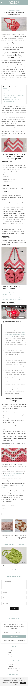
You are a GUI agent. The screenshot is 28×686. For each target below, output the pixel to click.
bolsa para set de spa (7, 475)
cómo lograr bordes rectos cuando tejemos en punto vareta (15, 334)
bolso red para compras (16, 473)
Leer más (14, 684)
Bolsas (4, 514)
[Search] (26, 2)
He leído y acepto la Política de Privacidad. (15, 640)
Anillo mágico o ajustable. (10, 292)
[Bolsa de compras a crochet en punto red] (14, 555)
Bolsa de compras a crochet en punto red (14, 566)
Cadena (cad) (7, 294)
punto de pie (15, 358)
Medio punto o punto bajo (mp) (12, 299)
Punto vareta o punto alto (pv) (12, 297)
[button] (2, 558)
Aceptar (23, 682)
